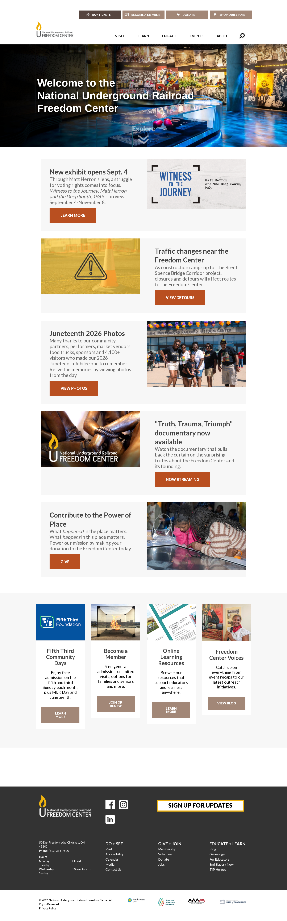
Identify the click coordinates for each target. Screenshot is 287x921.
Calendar (111, 859)
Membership (167, 849)
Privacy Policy (47, 908)
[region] (143, 95)
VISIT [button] (120, 36)
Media (110, 864)
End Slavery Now (221, 864)
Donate (163, 859)
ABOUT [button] (223, 36)
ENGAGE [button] (169, 36)
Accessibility (114, 854)
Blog (212, 849)
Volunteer (165, 854)
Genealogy (217, 854)
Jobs (161, 864)
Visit (108, 849)
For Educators (219, 859)
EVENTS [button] (197, 36)
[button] (242, 36)
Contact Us (113, 869)
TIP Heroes (217, 869)
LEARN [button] (143, 36)
